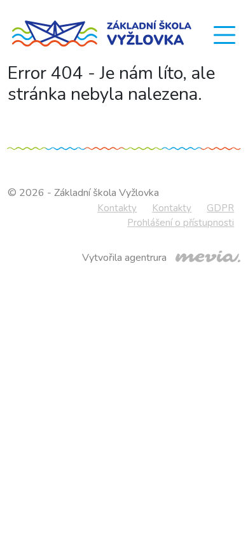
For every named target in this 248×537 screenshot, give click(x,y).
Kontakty (117, 208)
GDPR (220, 208)
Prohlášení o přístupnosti (180, 222)
